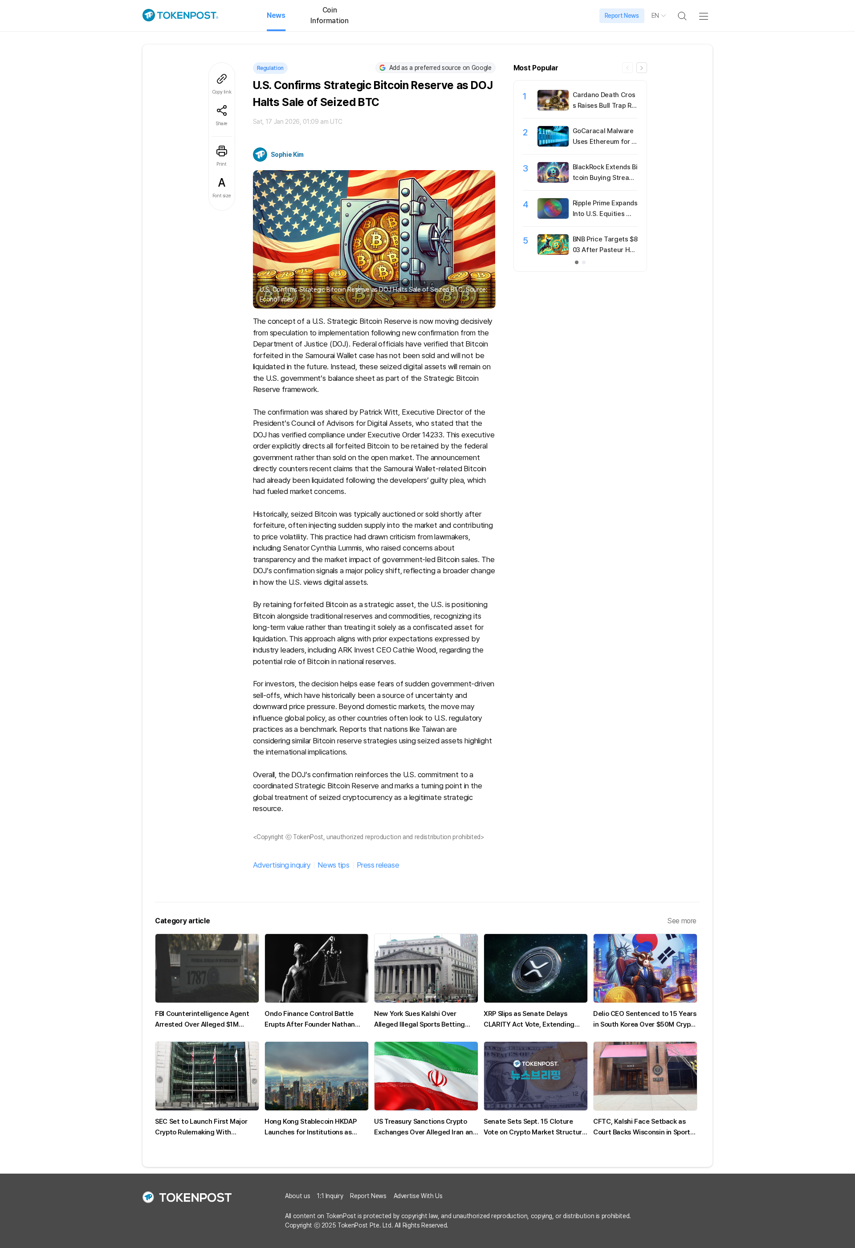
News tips (333, 865)
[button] (641, 67)
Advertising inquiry (282, 865)
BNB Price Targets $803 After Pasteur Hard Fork (605, 250)
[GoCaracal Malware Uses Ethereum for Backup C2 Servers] (553, 144)
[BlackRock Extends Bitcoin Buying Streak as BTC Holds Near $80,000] (553, 180)
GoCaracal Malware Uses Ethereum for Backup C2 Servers (604, 141)
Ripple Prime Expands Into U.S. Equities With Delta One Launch (605, 213)
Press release (378, 865)
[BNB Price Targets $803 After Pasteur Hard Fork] (553, 252)
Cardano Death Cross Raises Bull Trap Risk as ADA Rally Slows (604, 105)
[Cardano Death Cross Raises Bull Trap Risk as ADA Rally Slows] (553, 108)
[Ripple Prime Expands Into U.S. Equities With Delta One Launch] (553, 216)
